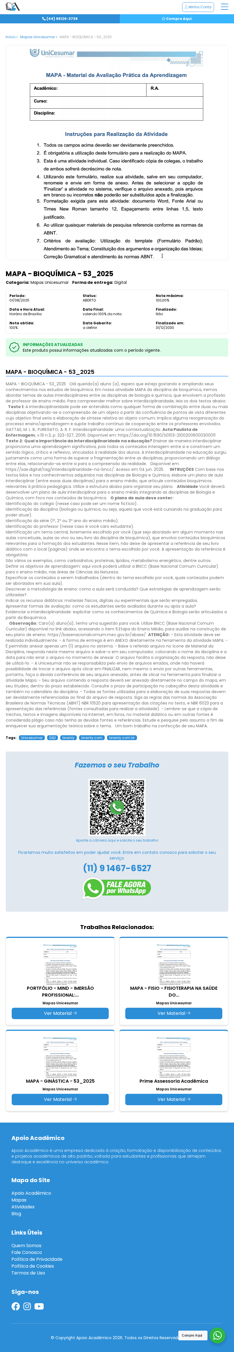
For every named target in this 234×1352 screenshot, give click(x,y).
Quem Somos (26, 1245)
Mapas (19, 1200)
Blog (16, 1213)
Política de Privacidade (36, 1259)
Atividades (23, 1207)
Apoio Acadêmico (31, 1193)
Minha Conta (199, 7)
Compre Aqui (178, 18)
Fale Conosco (26, 1252)
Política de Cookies (32, 1266)
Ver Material (58, 1013)
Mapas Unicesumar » (38, 36)
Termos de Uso (28, 1273)
